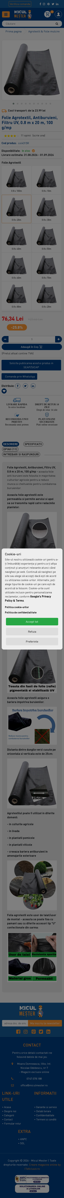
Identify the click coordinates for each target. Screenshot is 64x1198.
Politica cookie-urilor (17, 607)
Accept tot (32, 621)
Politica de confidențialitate (21, 612)
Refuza (32, 631)
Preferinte (32, 641)
